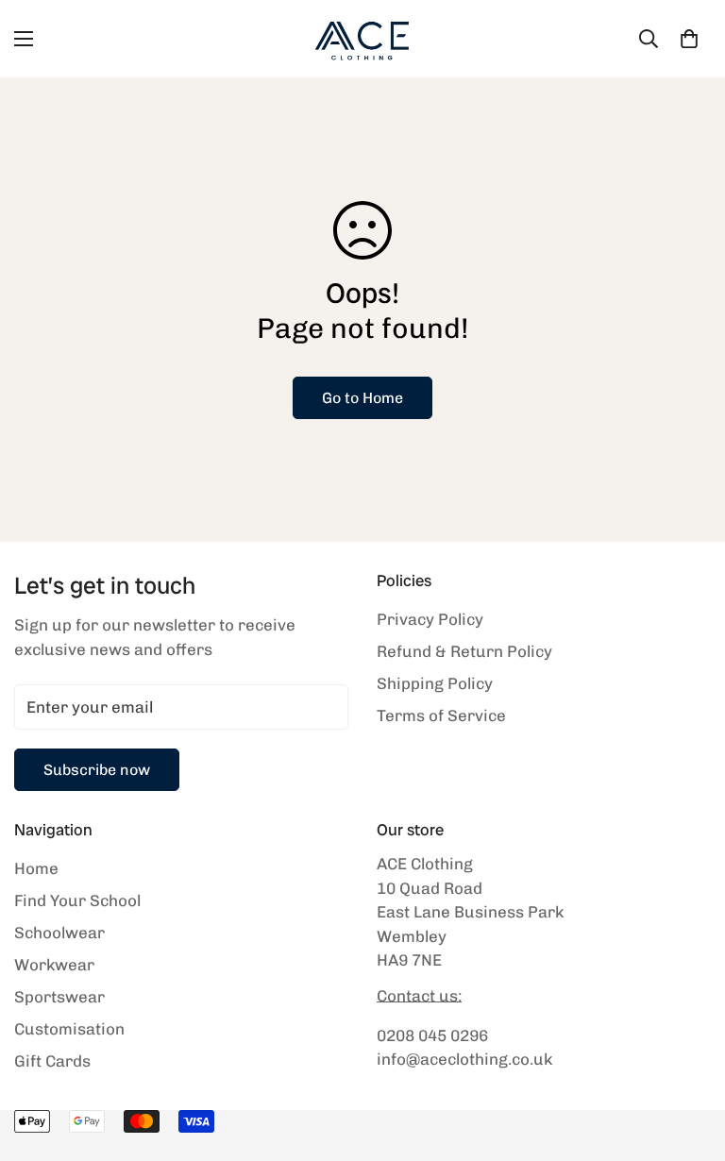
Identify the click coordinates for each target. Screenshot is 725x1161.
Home (36, 868)
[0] (689, 38)
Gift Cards (52, 1061)
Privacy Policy (430, 619)
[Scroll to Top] (688, 1058)
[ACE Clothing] (362, 38)
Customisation (69, 1028)
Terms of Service (441, 715)
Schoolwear (59, 932)
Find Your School (77, 900)
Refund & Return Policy (464, 651)
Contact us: (419, 995)
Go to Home (362, 398)
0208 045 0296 (432, 1035)
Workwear (54, 964)
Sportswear (59, 996)
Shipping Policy (435, 683)
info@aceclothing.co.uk (464, 1059)
